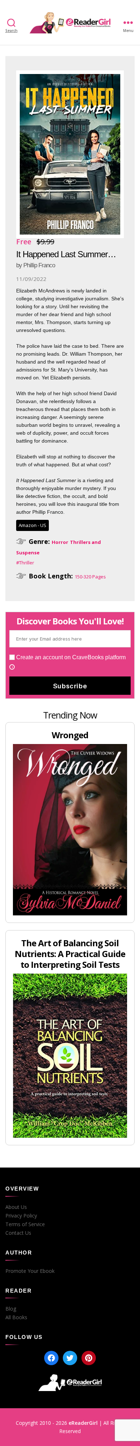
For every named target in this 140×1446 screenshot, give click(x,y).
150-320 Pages (90, 576)
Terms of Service (25, 1224)
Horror (60, 542)
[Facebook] (51, 1358)
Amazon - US (32, 525)
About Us (16, 1207)
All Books (16, 1317)
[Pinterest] (88, 1358)
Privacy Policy (21, 1215)
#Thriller (25, 562)
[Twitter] (70, 1358)
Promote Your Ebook (30, 1271)
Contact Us (18, 1232)
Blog (10, 1308)
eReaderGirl (83, 1422)
